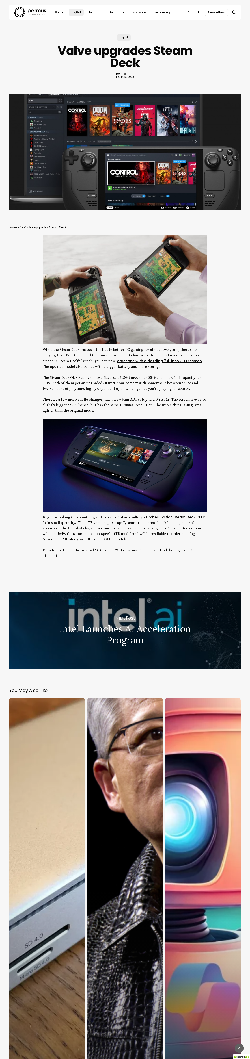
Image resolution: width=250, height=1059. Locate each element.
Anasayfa (16, 227)
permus (121, 73)
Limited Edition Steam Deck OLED (175, 517)
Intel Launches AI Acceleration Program (125, 630)
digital (124, 37)
